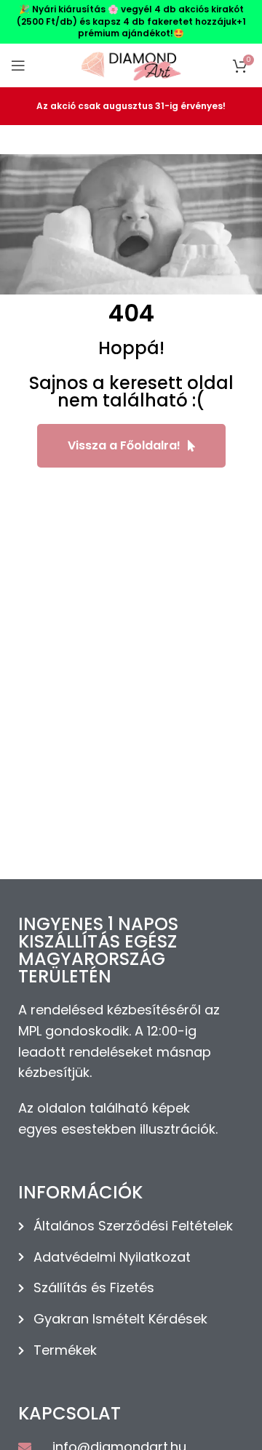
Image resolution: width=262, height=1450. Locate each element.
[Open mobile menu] (18, 65)
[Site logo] (131, 64)
